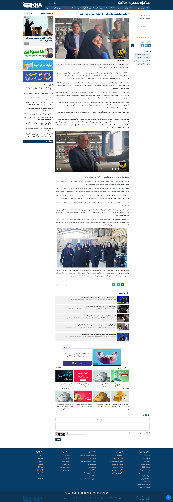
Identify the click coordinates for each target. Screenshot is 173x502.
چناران (148, 64)
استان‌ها (85, 8)
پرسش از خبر (92, 467)
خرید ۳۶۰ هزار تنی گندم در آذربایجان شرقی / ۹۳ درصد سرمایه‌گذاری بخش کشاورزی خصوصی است (38, 135)
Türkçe (40, 467)
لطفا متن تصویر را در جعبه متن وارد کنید (139, 433)
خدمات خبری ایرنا (145, 487)
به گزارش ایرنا (124, 270)
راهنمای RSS (146, 467)
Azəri (41, 464)
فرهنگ (112, 8)
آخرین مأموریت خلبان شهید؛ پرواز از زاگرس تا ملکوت (37, 114)
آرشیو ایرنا (147, 461)
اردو (42, 476)
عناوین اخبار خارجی (117, 467)
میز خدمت (147, 482)
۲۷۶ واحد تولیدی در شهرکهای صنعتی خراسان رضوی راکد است (100, 316)
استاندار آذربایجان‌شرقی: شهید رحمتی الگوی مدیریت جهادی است (39, 109)
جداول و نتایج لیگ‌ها (90, 473)
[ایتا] (88, 493)
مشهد (148, 55)
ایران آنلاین (66, 464)
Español (40, 470)
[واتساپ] (65, 493)
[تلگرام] (107, 493)
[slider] (78, 169)
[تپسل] (64, 347)
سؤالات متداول (145, 464)
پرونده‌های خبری (118, 455)
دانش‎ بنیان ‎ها (140, 64)
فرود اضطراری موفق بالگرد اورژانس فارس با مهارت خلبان (38, 89)
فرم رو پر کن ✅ (77, 363)
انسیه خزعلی (146, 58)
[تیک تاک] (75, 493)
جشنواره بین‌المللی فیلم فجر (88, 461)
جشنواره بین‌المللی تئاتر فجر (88, 479)
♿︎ (168, 497)
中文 (41, 455)
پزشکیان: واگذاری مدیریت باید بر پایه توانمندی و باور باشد (39, 39)
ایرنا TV (65, 8)
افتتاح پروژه (138, 58)
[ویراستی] (81, 493)
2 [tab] (29, 13)
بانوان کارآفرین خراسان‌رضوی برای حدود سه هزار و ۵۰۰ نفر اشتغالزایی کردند (96, 325)
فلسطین (91, 8)
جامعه (117, 8)
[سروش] (85, 493)
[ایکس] (104, 493)
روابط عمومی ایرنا (145, 470)
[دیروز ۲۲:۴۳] (38, 26)
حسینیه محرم (92, 476)
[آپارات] (97, 493)
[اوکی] (72, 493)
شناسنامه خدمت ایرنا (144, 473)
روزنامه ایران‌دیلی (64, 467)
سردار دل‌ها (93, 458)
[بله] (94, 493)
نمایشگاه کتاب (92, 464)
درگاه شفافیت (146, 476)
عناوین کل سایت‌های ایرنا (116, 461)
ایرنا (134, 3)
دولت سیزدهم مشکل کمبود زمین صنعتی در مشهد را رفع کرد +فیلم (99, 334)
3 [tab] (27, 13)
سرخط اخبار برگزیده (117, 458)
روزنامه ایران (66, 458)
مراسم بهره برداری (140, 55)
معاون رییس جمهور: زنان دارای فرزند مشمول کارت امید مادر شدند (38, 129)
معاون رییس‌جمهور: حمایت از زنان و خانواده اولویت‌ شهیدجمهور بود (98, 297)
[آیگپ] (91, 493)
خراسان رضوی (144, 26)
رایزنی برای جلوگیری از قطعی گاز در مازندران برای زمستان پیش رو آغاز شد (38, 124)
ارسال (58, 439)
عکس (79, 8)
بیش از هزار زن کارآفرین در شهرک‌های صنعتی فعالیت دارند (101, 306)
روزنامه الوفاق (65, 461)
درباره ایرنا (147, 455)
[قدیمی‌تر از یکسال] (123, 300)
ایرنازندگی (66, 455)
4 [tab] (25, 13)
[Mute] (97, 364)
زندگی (56, 8)
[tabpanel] (38, 31)
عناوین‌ (143, 8)
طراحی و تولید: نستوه (141, 499)
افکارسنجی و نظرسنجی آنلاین (88, 455)
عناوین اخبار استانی (117, 464)
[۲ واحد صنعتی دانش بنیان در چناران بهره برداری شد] (92, 248)
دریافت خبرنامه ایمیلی (143, 484)
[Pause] (94, 364)
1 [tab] (31, 13)
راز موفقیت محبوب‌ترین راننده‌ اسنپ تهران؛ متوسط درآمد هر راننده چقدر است (38, 98)
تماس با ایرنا (146, 458)
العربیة (41, 461)
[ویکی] (69, 493)
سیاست (138, 8)
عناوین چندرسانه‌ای (117, 473)
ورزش (127, 8)
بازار (60, 8)
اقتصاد (132, 8)
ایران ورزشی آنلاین (64, 470)
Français (40, 479)
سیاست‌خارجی (104, 8)
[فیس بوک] (78, 493)
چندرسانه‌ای (73, 8)
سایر (51, 8)
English (40, 458)
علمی (96, 8)
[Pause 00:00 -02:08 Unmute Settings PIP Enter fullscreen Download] (92, 38)
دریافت (121, 60)
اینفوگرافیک (93, 470)
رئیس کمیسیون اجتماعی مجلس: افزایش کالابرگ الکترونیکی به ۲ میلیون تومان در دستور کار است (38, 104)
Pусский (40, 473)
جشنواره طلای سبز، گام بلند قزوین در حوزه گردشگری (37, 93)
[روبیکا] (101, 493)
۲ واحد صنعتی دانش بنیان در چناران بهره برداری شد (104, 14)
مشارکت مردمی (145, 479)
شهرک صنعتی (146, 61)
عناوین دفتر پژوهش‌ (117, 470)
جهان (121, 8)
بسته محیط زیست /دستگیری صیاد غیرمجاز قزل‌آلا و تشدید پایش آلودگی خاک (37, 118)
